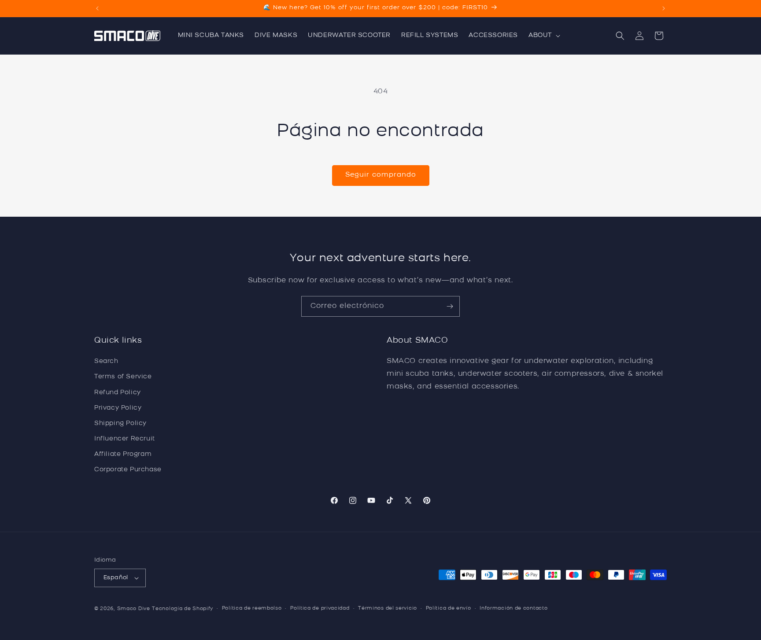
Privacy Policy (117, 408)
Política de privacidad (319, 608)
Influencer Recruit (124, 439)
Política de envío (448, 608)
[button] (543, 35)
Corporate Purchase (128, 470)
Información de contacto (513, 608)
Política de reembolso (252, 608)
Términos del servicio (387, 608)
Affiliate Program (122, 454)
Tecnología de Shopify (182, 609)
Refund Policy (117, 392)
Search (106, 361)
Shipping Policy (120, 423)
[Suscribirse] (449, 306)
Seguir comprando (380, 175)
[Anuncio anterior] (97, 8)
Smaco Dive (133, 609)
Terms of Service (123, 377)
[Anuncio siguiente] (663, 8)
